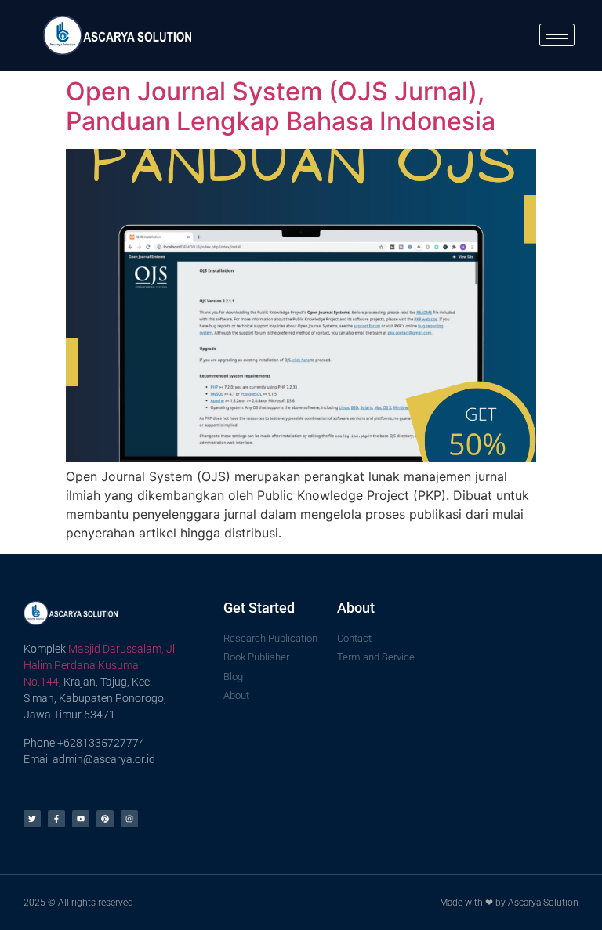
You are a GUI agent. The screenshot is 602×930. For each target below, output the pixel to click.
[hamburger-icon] (557, 35)
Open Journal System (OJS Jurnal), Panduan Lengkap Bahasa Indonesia (280, 106)
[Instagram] (129, 818)
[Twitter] (32, 818)
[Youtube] (80, 818)
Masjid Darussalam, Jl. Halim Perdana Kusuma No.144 (100, 665)
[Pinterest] (105, 818)
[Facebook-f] (56, 818)
